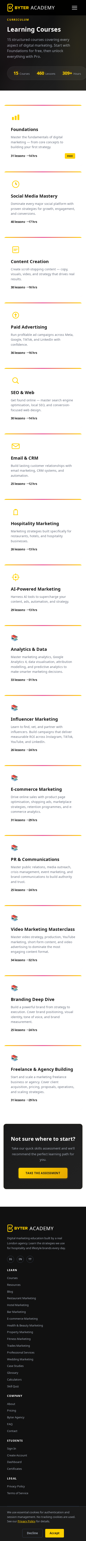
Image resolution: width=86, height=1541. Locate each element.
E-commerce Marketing (22, 1319)
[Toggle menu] (74, 7)
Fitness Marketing (19, 1339)
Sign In (11, 1448)
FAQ (10, 1424)
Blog (10, 1292)
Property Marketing (20, 1332)
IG (10, 1259)
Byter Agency (15, 1417)
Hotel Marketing (18, 1305)
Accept (55, 1533)
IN (20, 1259)
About (11, 1404)
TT (30, 1259)
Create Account (17, 1455)
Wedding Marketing (20, 1359)
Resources (14, 1285)
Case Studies (15, 1366)
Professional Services (20, 1352)
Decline (32, 1533)
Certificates (14, 1469)
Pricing (11, 1410)
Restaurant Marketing (21, 1298)
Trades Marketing (18, 1346)
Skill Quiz (13, 1386)
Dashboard (14, 1462)
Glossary (12, 1373)
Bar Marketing (16, 1312)
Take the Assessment (43, 1173)
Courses (12, 1278)
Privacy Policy (16, 1486)
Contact (12, 1431)
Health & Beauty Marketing (25, 1325)
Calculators (14, 1379)
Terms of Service (17, 1493)
